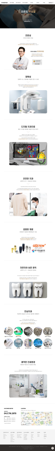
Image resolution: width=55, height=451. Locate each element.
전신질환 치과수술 (19, 436)
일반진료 (38, 2)
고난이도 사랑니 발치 (19, 434)
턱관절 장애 (45, 434)
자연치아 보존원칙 (13, 439)
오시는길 (4, 438)
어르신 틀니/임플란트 (19, 437)
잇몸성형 (32, 435)
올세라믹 (32, 436)
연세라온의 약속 (5, 435)
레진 (31, 438)
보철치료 (38, 436)
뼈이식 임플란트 (25, 435)
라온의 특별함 (12, 2)
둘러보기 (4, 436)
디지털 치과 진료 (12, 436)
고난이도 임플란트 (25, 2)
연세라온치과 (4, 2)
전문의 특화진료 (18, 2)
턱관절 (44, 2)
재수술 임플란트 (25, 438)
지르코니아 (32, 437)
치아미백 (32, 439)
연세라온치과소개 (6, 432)
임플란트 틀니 (25, 437)
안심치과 (12, 440)
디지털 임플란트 (25, 434)
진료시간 (4, 437)
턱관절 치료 (45, 435)
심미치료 (31, 2)
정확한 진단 (12, 435)
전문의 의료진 (12, 434)
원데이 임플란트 (25, 439)
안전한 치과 (12, 437)
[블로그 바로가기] (52, 448)
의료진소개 (4, 434)
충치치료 (38, 434)
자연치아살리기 (18, 435)
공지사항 (45, 436)
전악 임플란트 (25, 436)
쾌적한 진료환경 (12, 441)
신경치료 (38, 435)
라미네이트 (32, 434)
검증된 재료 (12, 438)
